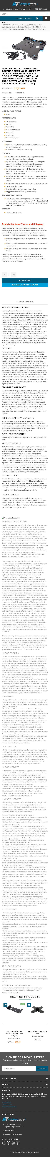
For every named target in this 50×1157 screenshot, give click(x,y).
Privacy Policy (6, 1102)
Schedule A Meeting (23, 18)
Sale (22, 1004)
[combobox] (22, 13)
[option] (13, 1024)
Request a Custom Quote (25, 285)
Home (3, 23)
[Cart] (36, 18)
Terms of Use (7, 1104)
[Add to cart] (5, 1005)
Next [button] (47, 1024)
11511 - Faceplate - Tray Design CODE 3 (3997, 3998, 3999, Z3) (14, 1033)
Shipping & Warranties (25, 302)
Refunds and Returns (9, 1107)
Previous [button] (2, 1024)
